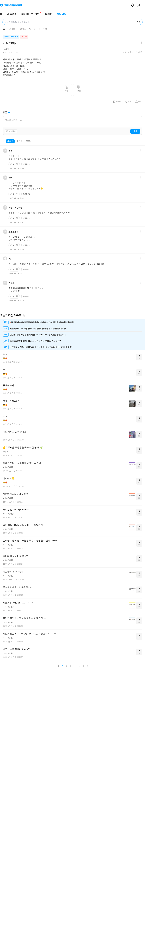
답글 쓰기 (27, 164)
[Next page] (87, 666)
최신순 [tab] (20, 141)
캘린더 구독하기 (30, 14)
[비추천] (17, 164)
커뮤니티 (61, 14)
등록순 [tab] (29, 141)
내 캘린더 (12, 14)
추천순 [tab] (10, 141)
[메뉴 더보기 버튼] (4, 29)
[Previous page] (58, 666)
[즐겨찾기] (23, 315)
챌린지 (48, 14)
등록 (135, 131)
